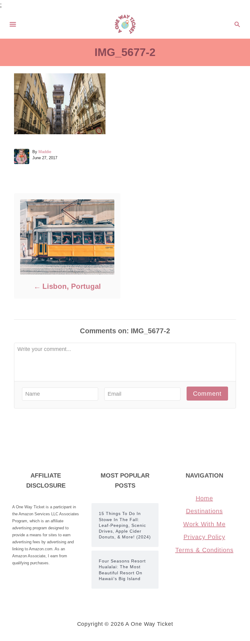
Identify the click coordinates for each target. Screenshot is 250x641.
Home (204, 498)
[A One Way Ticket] (125, 23)
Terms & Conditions (204, 550)
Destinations (204, 511)
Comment (207, 393)
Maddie (44, 151)
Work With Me (204, 524)
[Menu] (13, 24)
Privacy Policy (204, 537)
